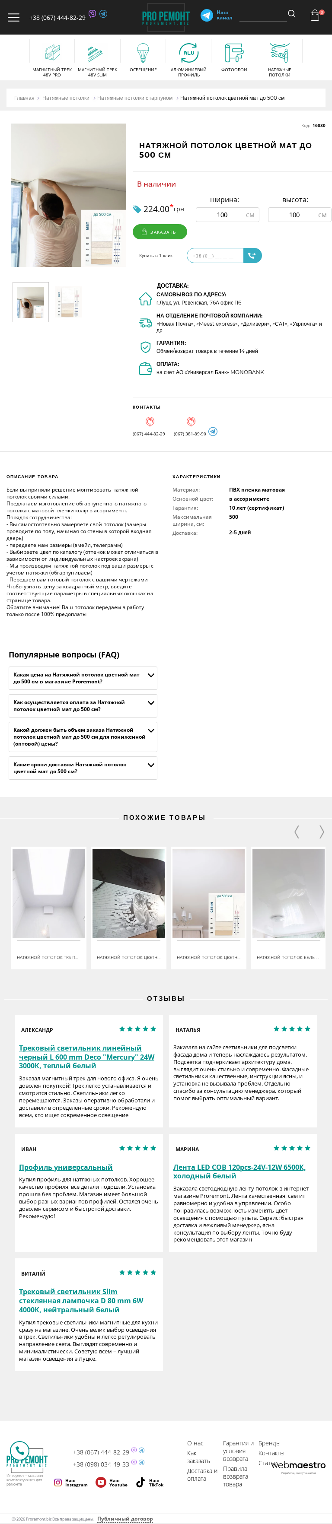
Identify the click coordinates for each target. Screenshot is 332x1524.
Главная (24, 98)
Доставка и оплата (202, 1475)
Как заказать (198, 1457)
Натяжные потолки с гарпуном (134, 98)
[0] (315, 15)
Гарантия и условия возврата (238, 1451)
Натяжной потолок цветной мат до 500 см (232, 98)
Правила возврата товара (235, 1476)
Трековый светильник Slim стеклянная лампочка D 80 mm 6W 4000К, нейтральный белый (81, 1300)
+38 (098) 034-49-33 (101, 1464)
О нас (195, 1443)
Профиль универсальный (66, 1167)
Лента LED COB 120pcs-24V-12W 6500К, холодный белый (239, 1172)
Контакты (271, 1453)
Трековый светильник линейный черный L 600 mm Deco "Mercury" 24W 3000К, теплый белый (86, 1057)
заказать (163, 232)
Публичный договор (125, 1518)
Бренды (270, 1443)
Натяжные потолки (65, 98)
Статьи (268, 1463)
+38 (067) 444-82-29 (57, 17)
